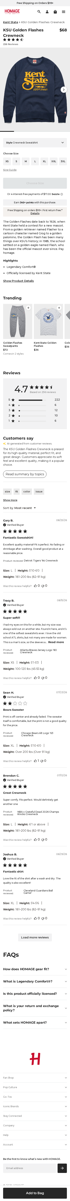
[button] (55, 11)
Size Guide (10, 169)
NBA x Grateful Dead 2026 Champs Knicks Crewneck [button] (38, 813)
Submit (62, 1168)
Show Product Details (18, 281)
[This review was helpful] (35, 586)
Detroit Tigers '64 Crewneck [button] (41, 560)
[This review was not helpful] (42, 586)
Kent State (10, 22)
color (26, 491)
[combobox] (19, 508)
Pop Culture (10, 1087)
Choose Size (35, 183)
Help (5, 1135)
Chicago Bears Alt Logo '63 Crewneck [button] (37, 734)
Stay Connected (12, 1115)
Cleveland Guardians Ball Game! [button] (38, 891)
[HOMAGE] (12, 11)
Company (8, 1125)
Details (35, 213)
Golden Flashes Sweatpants (12, 344)
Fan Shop (8, 1077)
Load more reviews (35, 937)
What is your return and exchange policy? (31, 1008)
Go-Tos (7, 1096)
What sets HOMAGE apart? (25, 1022)
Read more (56, 642)
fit (16, 491)
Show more (10, 500)
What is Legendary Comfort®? (27, 981)
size (7, 491)
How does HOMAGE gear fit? (26, 969)
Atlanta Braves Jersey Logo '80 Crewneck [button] (38, 651)
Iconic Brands (10, 1106)
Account (8, 1144)
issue (39, 491)
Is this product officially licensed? (30, 994)
